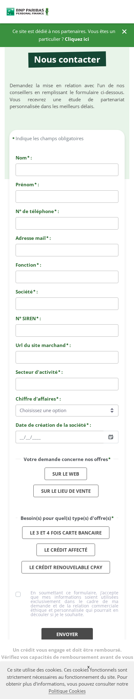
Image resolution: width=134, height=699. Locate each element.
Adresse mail (31, 238)
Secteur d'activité (37, 372)
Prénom (25, 184)
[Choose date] (111, 436)
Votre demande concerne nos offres (66, 459)
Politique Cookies (67, 691)
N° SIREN (26, 318)
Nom (21, 158)
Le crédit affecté (65, 550)
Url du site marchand (41, 345)
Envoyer (67, 634)
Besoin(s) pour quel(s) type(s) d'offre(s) (66, 518)
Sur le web (65, 474)
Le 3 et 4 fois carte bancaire (66, 533)
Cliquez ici (77, 39)
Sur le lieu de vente (66, 491)
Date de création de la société (51, 425)
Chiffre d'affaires (36, 399)
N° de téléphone (35, 211)
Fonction (26, 265)
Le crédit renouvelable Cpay (65, 567)
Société (24, 291)
